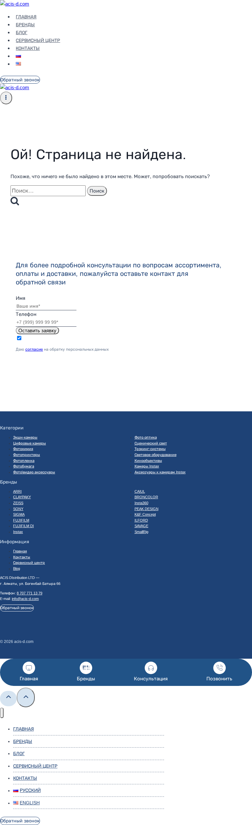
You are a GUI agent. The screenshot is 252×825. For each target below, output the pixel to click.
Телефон (26, 314)
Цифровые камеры (29, 443)
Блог (21, 32)
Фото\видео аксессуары (34, 472)
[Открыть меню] (6, 98)
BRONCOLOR (146, 497)
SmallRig (141, 532)
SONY (18, 509)
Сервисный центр (38, 40)
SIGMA (19, 514)
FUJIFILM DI (23, 526)
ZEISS (18, 503)
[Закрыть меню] (2, 713)
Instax (18, 532)
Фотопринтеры (26, 455)
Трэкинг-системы (150, 449)
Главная (26, 16)
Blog (16, 568)
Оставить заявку (37, 330)
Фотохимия (23, 449)
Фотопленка (23, 461)
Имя (20, 298)
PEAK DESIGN (146, 509)
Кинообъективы (148, 461)
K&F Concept (145, 514)
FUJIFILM (21, 520)
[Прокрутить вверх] (8, 698)
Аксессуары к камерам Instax (160, 472)
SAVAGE (141, 526)
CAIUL (140, 491)
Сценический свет (151, 443)
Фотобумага (23, 466)
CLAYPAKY (22, 497)
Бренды (25, 24)
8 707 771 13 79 (29, 593)
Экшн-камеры (25, 437)
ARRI (17, 491)
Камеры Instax (147, 466)
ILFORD (141, 520)
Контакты (28, 48)
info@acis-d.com (25, 599)
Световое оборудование (156, 455)
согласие (34, 349)
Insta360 (141, 503)
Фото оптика (146, 437)
